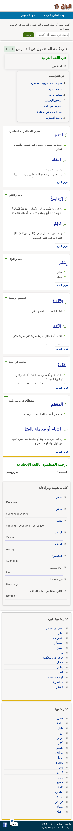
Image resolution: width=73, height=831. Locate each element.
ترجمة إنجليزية (54, 117)
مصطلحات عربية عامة (49, 112)
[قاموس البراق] (63, 6)
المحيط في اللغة (53, 106)
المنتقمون (57, 555)
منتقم (59, 497)
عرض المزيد (62, 182)
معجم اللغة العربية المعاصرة (46, 83)
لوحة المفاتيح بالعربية (54, 15)
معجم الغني (55, 88)
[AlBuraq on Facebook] (5, 826)
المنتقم (59, 532)
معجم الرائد (55, 94)
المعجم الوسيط (53, 100)
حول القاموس (28, 15)
